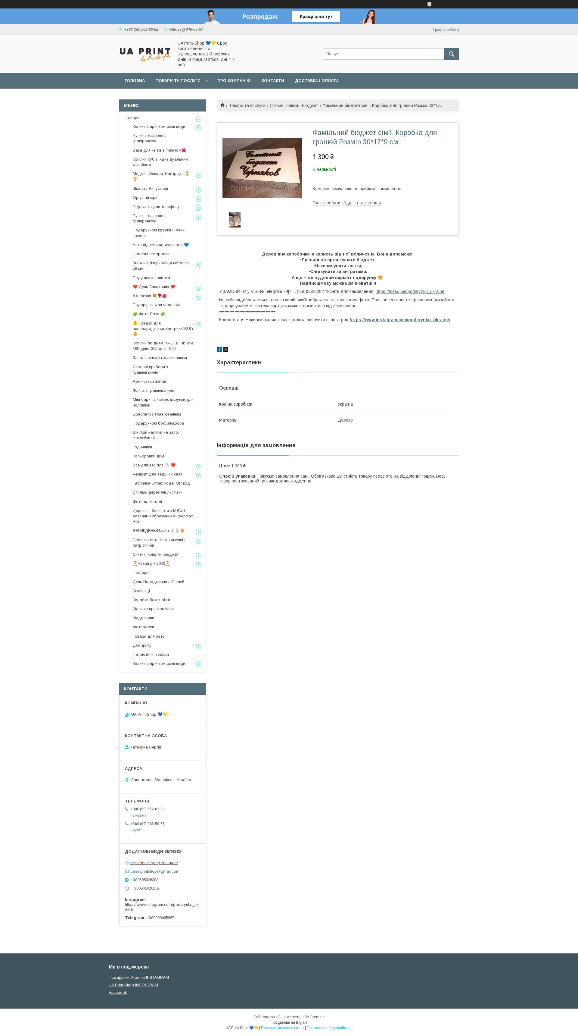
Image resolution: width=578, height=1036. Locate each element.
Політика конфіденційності (330, 1028)
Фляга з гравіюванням (154, 390)
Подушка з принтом (151, 277)
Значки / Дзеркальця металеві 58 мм (161, 266)
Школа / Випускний (150, 188)
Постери (140, 572)
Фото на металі (147, 501)
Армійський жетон (149, 381)
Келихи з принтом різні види (159, 126)
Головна (135, 80)
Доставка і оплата (317, 80)
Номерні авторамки (151, 254)
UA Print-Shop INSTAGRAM (133, 985)
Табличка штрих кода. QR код (161, 483)
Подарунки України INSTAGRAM (139, 977)
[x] (225, 350)
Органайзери (145, 197)
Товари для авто (149, 636)
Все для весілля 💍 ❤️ (154, 465)
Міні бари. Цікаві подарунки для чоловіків (163, 402)
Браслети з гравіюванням (157, 414)
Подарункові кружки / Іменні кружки (159, 233)
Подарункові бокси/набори (158, 423)
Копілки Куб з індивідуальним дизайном (160, 162)
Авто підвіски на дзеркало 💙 (161, 245)
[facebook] (219, 350)
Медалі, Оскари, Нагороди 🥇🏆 (161, 176)
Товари (132, 117)
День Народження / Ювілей (158, 581)
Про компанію (234, 80)
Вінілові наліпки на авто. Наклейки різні (156, 435)
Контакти (273, 80)
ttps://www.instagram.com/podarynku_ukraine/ (400, 319)
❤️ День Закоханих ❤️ (154, 286)
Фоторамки (143, 627)
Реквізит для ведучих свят (157, 474)
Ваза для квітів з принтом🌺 (159, 150)
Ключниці (141, 591)
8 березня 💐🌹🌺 (150, 296)
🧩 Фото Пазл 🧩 (149, 314)
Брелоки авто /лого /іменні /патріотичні (159, 543)
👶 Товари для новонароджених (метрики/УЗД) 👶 (163, 328)
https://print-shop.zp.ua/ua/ (154, 862)
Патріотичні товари (151, 654)
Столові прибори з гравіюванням (150, 370)
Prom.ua (317, 1017)
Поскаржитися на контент (282, 1028)
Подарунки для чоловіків (156, 305)
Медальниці (144, 618)
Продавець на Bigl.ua (289, 1022)
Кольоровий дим (148, 456)
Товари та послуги (178, 80)
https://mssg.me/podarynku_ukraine (410, 291)
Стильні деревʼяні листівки (157, 492)
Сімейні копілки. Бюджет (294, 105)
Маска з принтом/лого (154, 609)
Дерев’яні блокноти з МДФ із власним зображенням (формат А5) (163, 516)
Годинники (142, 447)
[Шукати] (451, 54)
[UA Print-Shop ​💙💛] (144, 63)
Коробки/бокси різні (151, 600)
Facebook (118, 992)
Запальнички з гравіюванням (160, 357)
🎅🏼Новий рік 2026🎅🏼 (151, 563)
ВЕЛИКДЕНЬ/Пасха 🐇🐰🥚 (159, 530)
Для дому (142, 645)
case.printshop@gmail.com (155, 871)
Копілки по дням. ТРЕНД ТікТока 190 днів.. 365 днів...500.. (163, 346)
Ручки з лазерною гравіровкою (149, 138)
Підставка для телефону (156, 206)
